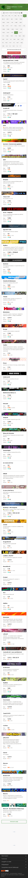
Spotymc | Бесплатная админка (12, 144)
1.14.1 (17, 29)
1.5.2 (6, 42)
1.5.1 (10, 42)
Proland (5, 577)
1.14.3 (8, 29)
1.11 (3, 36)
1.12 (21, 15)
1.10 (16, 36)
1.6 (2, 42)
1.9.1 (7, 39)
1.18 (3, 25)
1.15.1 (20, 25)
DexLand (5, 403)
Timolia (5, 296)
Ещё (25, 15)
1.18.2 (16, 22)
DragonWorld (7, 541)
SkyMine (5, 682)
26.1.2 (3, 19)
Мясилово (6, 617)
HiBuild (5, 473)
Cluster (5, 752)
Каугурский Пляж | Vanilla (10, 60)
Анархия (5, 417)
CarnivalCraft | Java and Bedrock (12, 652)
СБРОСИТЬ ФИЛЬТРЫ (14, 52)
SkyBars (5, 245)
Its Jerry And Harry (8, 490)
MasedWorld (6, 566)
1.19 (12, 22)
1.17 (11, 25)
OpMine (5, 603)
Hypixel (5, 79)
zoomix (5, 524)
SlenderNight (7, 450)
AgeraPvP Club (7, 229)
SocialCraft (6, 108)
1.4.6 (21, 42)
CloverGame (6, 700)
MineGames (6, 312)
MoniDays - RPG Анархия (10, 507)
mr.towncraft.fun (8, 463)
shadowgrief (6, 93)
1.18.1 (20, 22)
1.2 (17, 46)
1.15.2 (15, 25)
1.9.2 (3, 39)
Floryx (5, 363)
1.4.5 (3, 46)
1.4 (6, 46)
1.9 (10, 39)
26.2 (3, 15)
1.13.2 (3, 32)
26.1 (12, 19)
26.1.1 (8, 19)
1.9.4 (20, 36)
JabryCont (6, 737)
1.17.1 (7, 25)
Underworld (6, 377)
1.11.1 (20, 32)
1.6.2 (18, 39)
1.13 (12, 32)
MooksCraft (6, 775)
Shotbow (5, 264)
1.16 (9, 15)
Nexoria (5, 793)
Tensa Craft (6, 196)
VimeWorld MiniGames (9, 281)
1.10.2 (7, 36)
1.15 (24, 25)
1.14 (21, 29)
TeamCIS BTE (6, 713)
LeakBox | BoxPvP (8, 555)
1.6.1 (22, 39)
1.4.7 (17, 42)
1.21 (6, 15)
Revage (5, 329)
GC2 (4, 592)
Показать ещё (14, 821)
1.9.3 (23, 36)
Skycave (5, 763)
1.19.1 (8, 22)
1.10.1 (11, 36)
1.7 (12, 15)
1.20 (15, 15)
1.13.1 (8, 32)
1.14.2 (12, 29)
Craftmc (5, 725)
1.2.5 (13, 46)
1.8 (18, 15)
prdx (4, 125)
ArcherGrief (6, 667)
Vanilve (5, 345)
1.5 (13, 42)
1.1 (20, 46)
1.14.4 (3, 29)
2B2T (4, 159)
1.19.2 (3, 22)
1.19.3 (20, 19)
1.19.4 (16, 19)
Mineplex (5, 179)
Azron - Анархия (7, 212)
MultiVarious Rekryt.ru (9, 392)
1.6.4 (14, 39)
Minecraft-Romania (8, 433)
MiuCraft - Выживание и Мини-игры (13, 808)
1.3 (10, 46)
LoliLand (5, 634)
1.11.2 (16, 32)
